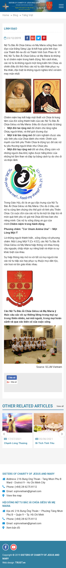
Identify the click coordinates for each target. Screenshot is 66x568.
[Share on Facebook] (27, 38)
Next (62, 434)
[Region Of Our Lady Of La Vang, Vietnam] (5, 5)
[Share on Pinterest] (44, 38)
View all (60, 406)
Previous (4, 434)
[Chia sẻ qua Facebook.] (11, 377)
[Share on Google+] (32, 38)
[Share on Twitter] (38, 38)
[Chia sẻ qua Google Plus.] (12, 381)
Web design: (8, 562)
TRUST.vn (20, 562)
